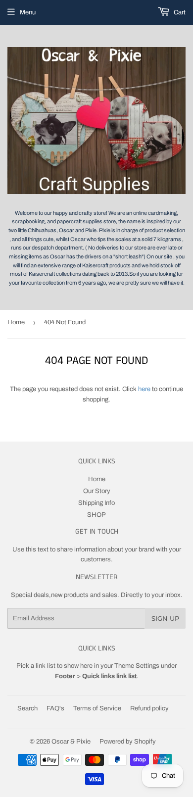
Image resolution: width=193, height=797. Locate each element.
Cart (179, 12)
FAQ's (55, 708)
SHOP (96, 514)
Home (16, 322)
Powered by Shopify (127, 741)
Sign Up (165, 618)
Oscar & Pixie (71, 741)
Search (27, 708)
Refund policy (149, 708)
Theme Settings (136, 665)
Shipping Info (96, 502)
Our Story (96, 491)
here (144, 389)
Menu (28, 12)
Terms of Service (97, 708)
